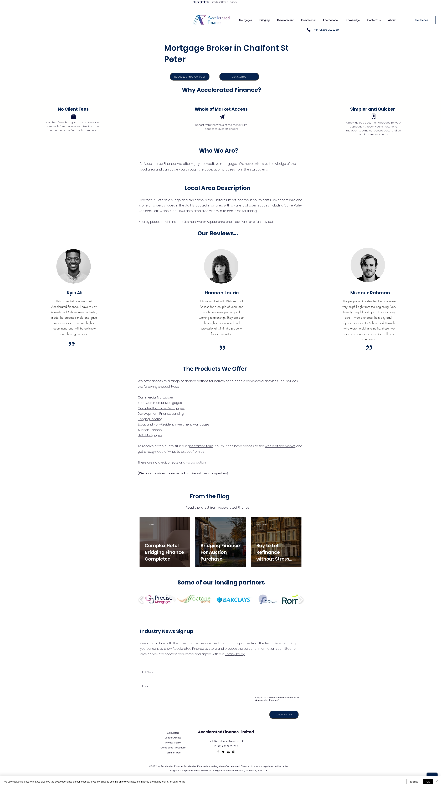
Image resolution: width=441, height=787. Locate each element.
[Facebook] (218, 752)
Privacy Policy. (235, 654)
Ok (428, 781)
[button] (245, 20)
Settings (413, 781)
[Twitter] (223, 752)
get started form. (200, 446)
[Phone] (308, 30)
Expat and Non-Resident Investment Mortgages (173, 424)
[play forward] (301, 600)
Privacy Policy (177, 781)
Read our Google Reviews (224, 2)
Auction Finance (150, 430)
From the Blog (209, 496)
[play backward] (141, 600)
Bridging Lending (150, 419)
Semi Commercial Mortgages (160, 403)
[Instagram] (233, 752)
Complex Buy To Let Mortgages (161, 408)
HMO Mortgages (150, 435)
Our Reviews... (217, 233)
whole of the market (280, 446)
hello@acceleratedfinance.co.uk (226, 741)
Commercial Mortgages (156, 397)
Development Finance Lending (161, 413)
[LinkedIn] (228, 752)
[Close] (437, 781)
